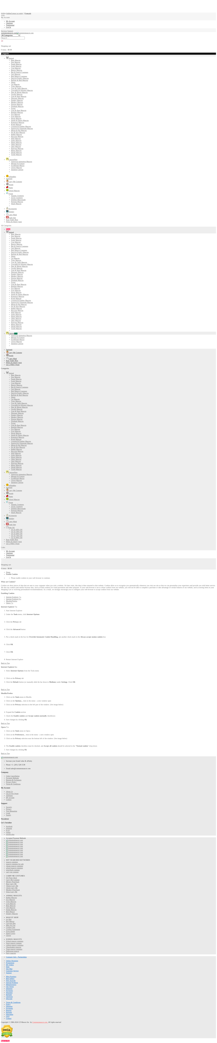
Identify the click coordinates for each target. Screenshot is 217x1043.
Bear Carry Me (11, 884)
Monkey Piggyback (13, 890)
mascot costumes (12, 862)
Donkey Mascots (12, 914)
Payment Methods (12, 778)
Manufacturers (11, 985)
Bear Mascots (10, 906)
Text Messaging (11, 811)
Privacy (8, 809)
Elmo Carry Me (11, 892)
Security (9, 807)
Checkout (9, 23)
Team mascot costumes (14, 949)
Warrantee (9, 1014)
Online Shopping (12, 961)
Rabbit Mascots (11, 898)
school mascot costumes (14, 868)
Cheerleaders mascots (13, 947)
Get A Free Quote (12, 794)
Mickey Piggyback (12, 882)
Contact (8, 800)
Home (8, 572)
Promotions (10, 963)
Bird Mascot (10, 912)
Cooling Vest (10, 927)
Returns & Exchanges (13, 780)
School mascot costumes (14, 941)
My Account (10, 21)
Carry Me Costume (12, 880)
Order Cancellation (12, 776)
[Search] (2, 40)
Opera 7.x (9, 603)
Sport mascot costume (14, 943)
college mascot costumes (14, 945)
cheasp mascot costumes (14, 866)
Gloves (8, 935)
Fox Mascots (10, 900)
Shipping (9, 989)
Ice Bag (8, 919)
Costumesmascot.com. (40, 1022)
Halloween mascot (12, 951)
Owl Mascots (10, 908)
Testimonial (10, 25)
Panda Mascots (11, 910)
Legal (8, 813)
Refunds (9, 995)
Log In (8, 27)
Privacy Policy (11, 782)
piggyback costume (13, 870)
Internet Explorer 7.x (13, 597)
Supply (8, 815)
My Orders (10, 965)
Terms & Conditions (13, 784)
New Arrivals (10, 981)
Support (10, 31)
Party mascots (11, 953)
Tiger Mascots (11, 902)
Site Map (9, 969)
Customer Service (12, 971)
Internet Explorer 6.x (13, 599)
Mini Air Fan (10, 925)
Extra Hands (10, 931)
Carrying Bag (11, 923)
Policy (8, 1004)
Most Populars (11, 977)
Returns (8, 1010)
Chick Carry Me (11, 888)
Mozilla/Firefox (11, 601)
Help (7, 967)
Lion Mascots (11, 904)
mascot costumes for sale (15, 864)
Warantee (9, 993)
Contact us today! (14, 13)
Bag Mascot (10, 921)
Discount (9, 999)
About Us (9, 792)
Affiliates (9, 796)
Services (4, 31)
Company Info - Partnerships (16, 957)
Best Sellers (10, 979)
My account (10, 798)
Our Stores (10, 987)
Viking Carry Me (12, 886)
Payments (9, 991)
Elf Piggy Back (11, 878)
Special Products (12, 983)
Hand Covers (10, 933)
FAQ (7, 1016)
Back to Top (5, 663)
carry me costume (12, 872)
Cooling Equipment (13, 929)
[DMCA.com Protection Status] (7, 1037)
